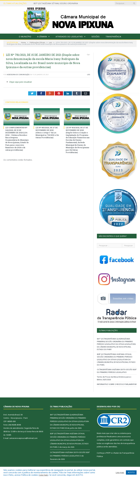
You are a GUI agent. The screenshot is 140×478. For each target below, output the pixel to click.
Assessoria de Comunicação (18, 74)
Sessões (95, 36)
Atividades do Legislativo (69, 36)
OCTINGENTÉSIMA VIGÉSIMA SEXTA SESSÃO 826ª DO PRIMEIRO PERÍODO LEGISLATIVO (117, 370)
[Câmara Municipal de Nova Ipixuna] (70, 19)
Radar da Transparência (124, 453)
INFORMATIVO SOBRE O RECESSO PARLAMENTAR (117, 384)
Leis (88, 74)
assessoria (126, 436)
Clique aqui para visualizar (20, 82)
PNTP (108, 453)
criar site (113, 433)
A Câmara (42, 36)
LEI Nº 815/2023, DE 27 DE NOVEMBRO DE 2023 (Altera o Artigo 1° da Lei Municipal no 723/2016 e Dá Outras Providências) (47, 132)
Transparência (113, 36)
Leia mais (43, 475)
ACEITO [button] (131, 472)
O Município (25, 36)
